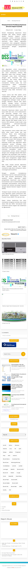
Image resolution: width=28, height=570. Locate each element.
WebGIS (12, 469)
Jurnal (4, 476)
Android (15, 455)
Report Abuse (6, 519)
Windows (17, 445)
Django (4, 452)
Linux (10, 448)
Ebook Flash (6, 479)
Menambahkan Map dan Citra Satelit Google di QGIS (18, 365)
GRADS (12, 472)
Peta (4, 455)
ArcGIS (4, 445)
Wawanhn (14, 234)
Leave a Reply (18, 30)
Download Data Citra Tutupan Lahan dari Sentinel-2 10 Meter (12, 555)
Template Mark (18, 567)
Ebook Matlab (6, 483)
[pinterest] (23, 1)
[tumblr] (19, 1)
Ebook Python (6, 459)
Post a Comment (6, 335)
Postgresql (17, 452)
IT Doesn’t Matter (5, 271)
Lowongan (5, 469)
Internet (5, 448)
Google (18, 472)
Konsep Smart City (6, 323)
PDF (10, 489)
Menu (4, 14)
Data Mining (18, 476)
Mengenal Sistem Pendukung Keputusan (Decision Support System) (12, 289)
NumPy (4, 489)
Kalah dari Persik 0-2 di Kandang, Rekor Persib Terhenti (13, 544)
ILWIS (20, 486)
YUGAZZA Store (14, 419)
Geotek (4, 506)
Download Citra (16, 459)
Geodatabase (6, 465)
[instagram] (21, 1)
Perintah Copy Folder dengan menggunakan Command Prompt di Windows (17, 386)
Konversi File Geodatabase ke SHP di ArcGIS (11, 221)
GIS (15, 448)
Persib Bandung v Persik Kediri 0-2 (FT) (11, 546)
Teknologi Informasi (15, 215)
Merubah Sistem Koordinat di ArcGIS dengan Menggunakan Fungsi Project (18, 376)
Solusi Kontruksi (6, 510)
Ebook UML (5, 486)
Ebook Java (5, 462)
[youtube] (15, 1)
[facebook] (10, 1)
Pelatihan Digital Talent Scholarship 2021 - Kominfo (13, 305)
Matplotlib (10, 476)
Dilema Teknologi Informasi (8, 254)
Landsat (20, 465)
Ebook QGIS (15, 483)
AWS (9, 455)
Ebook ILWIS (14, 479)
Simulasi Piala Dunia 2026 (8, 553)
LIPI (3, 508)
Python (10, 445)
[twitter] (12, 1)
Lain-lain (14, 465)
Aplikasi (11, 452)
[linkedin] (17, 1)
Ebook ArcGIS (20, 469)
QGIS (20, 448)
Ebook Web (14, 486)
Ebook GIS (5, 472)
